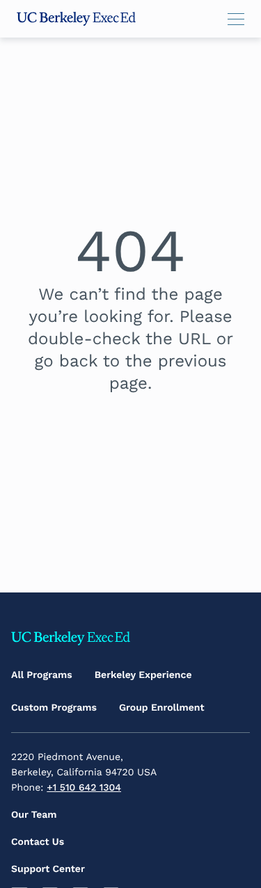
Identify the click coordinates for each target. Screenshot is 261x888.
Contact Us (37, 842)
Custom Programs (54, 707)
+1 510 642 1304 (84, 787)
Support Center (48, 869)
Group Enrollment (162, 707)
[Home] (76, 19)
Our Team (34, 815)
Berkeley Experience (143, 675)
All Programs (41, 675)
